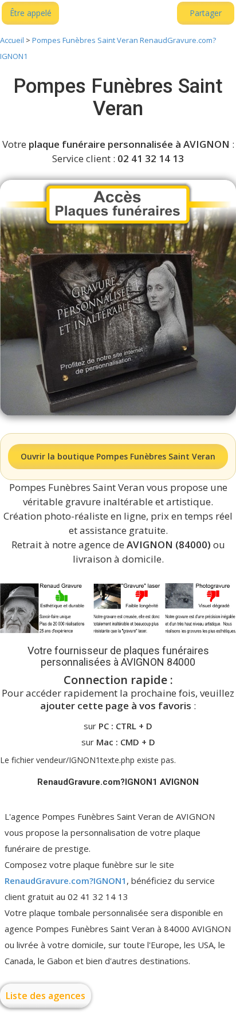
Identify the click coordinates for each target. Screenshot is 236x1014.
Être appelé (31, 12)
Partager (206, 12)
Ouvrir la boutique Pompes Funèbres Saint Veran (118, 456)
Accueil (12, 40)
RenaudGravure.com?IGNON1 (66, 880)
